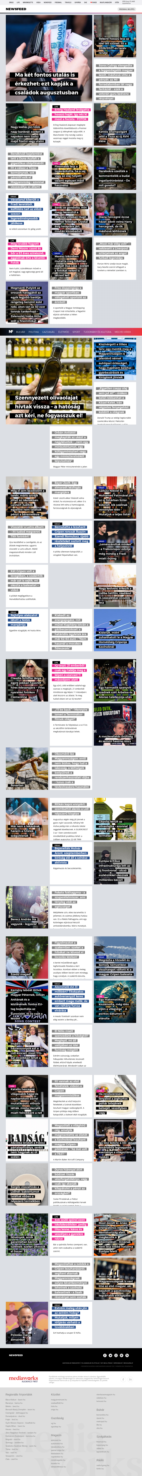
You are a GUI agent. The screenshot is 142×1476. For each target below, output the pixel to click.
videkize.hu (101, 1398)
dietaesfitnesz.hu (58, 1467)
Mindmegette (28, 2)
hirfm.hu (100, 1469)
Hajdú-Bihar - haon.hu (15, 1426)
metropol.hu (102, 1421)
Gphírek (78, 2)
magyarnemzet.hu (59, 1400)
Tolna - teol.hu (12, 1449)
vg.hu (53, 1423)
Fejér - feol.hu (12, 1419)
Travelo (68, 2)
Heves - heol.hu (12, 1429)
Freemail (58, 2)
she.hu (99, 1428)
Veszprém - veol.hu (14, 1456)
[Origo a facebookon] (105, 1355)
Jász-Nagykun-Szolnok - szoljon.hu (21, 1433)
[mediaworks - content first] (23, 1379)
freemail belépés (127, 9)
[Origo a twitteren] (110, 1355)
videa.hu (100, 1448)
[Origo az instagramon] (116, 1355)
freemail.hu (101, 1442)
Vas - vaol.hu (11, 1452)
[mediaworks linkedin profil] (130, 1379)
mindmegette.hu (58, 1460)
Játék (117, 2)
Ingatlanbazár (106, 2)
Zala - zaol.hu (12, 1459)
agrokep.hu (56, 1426)
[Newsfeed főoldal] (16, 1355)
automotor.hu (57, 1443)
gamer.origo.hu (57, 1450)
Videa (38, 2)
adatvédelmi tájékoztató (71, 1363)
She (85, 2)
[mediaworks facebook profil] (123, 1379)
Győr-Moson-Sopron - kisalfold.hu (20, 1423)
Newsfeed (47, 2)
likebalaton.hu (57, 1453)
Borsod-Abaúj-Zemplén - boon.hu (20, 1409)
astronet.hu (56, 1440)
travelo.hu (55, 1463)
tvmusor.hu (101, 1401)
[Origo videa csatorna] (121, 1355)
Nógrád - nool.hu (13, 1439)
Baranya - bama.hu (14, 1403)
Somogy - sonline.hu (15, 1442)
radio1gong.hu (103, 1465)
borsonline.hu (102, 1415)
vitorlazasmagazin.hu (106, 1394)
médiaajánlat (128, 1363)
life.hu (99, 1425)
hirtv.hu (54, 1406)
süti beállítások (106, 1363)
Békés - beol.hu (12, 1406)
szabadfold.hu (57, 1403)
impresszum (118, 1363)
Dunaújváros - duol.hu (15, 1416)
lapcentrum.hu (103, 1452)
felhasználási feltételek (90, 1363)
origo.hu (54, 1409)
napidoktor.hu (57, 1457)
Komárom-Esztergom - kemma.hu (20, 1436)
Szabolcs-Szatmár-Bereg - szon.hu (21, 1446)
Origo (11, 2)
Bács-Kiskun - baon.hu (15, 1400)
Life (18, 2)
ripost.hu (100, 1418)
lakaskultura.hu (57, 1447)
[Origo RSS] (127, 1355)
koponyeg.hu (102, 1445)
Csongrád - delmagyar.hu (17, 1413)
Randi (94, 2)
